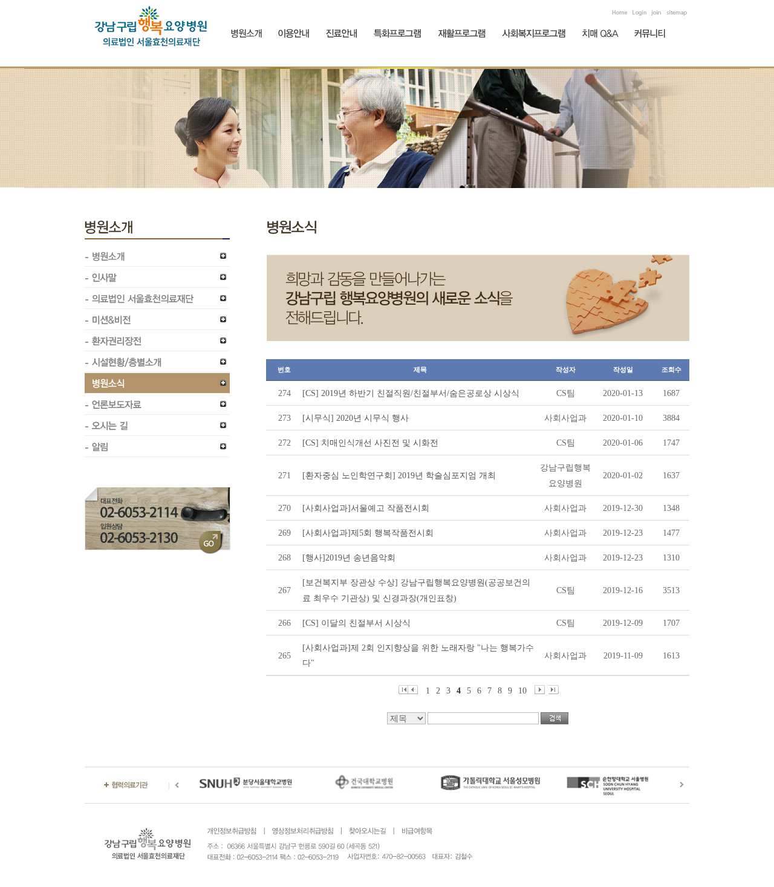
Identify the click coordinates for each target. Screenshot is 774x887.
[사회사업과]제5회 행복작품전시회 (368, 533)
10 (522, 690)
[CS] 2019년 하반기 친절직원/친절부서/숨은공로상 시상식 (410, 393)
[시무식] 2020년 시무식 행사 (355, 418)
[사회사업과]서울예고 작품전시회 (365, 508)
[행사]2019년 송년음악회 (348, 557)
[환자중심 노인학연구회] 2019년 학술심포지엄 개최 (399, 475)
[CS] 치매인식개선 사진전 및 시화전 (370, 442)
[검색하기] (554, 718)
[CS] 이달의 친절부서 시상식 (356, 623)
